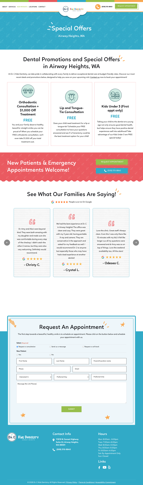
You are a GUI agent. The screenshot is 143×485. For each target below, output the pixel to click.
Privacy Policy (71, 482)
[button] (127, 6)
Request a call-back (91, 347)
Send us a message (59, 347)
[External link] (7, 243)
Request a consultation (27, 347)
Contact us (95, 77)
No (53, 355)
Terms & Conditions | (87, 482)
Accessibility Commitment (106, 482)
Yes (20, 355)
